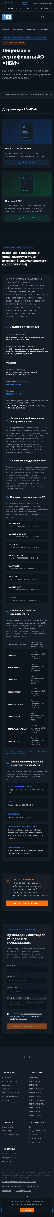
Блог (31, 1127)
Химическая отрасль (11, 1134)
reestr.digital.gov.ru (40, 751)
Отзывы (5, 1100)
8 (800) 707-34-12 (13, 394)
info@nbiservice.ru (10, 1157)
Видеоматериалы (37, 1131)
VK (25, 1057)
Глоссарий (6, 1191)
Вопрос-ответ (35, 1142)
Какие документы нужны (26, 998)
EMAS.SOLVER (35, 1115)
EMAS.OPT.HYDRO (37, 1104)
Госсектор (6, 1131)
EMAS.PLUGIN (35, 1096)
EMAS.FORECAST (36, 1089)
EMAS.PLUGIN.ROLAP (38, 1100)
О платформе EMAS (23, 1191)
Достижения (8, 1085)
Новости (33, 1134)
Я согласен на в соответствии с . (26, 1016)
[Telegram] (31, 9)
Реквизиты (6, 1161)
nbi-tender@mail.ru (14, 384)
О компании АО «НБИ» (15, 95)
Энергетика (7, 1127)
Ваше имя (12, 966)
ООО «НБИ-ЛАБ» (9, 1081)
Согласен (27, 1210)
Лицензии (6, 1089)
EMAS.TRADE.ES (36, 1108)
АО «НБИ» (6, 1077)
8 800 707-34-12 (9, 1154)
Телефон (11, 976)
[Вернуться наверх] (27, 1196)
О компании (18, 29)
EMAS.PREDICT (35, 1111)
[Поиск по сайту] (42, 17)
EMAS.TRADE (34, 1081)
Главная (5, 29)
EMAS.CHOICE (35, 1092)
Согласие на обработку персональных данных (20, 1186)
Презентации (35, 1138)
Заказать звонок (24, 3)
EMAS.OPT (33, 1077)
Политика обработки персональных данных (19, 1182)
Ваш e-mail (13, 987)
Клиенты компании (10, 1096)
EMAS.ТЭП (33, 1085)
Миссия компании (10, 1092)
